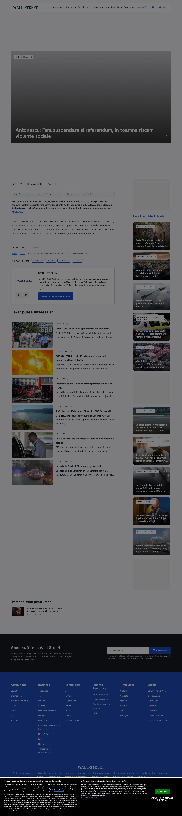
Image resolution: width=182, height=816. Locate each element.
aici (18, 805)
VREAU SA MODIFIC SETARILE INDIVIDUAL (162, 799)
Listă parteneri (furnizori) (89, 797)
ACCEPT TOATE (162, 791)
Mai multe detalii (59, 791)
